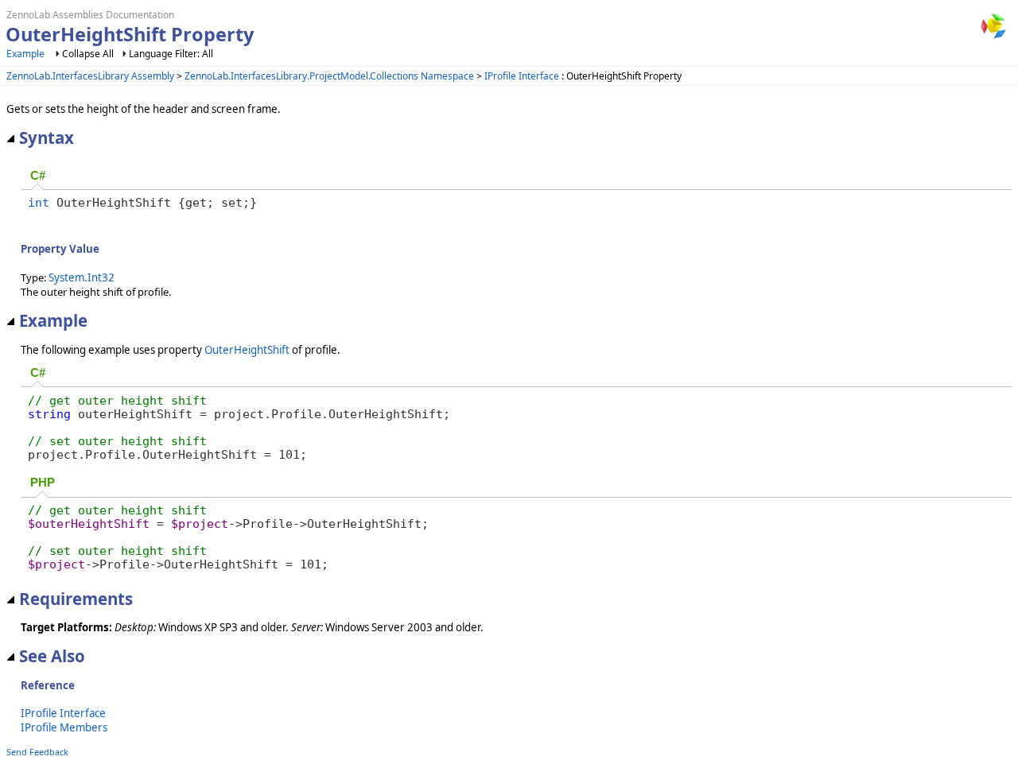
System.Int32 (82, 277)
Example (25, 53)
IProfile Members (64, 727)
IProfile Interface (521, 76)
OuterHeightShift (246, 350)
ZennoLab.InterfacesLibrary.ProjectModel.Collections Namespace (329, 76)
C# (37, 175)
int (38, 202)
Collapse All (88, 53)
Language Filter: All (171, 53)
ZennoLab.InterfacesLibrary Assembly (90, 76)
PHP (42, 482)
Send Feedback (37, 752)
